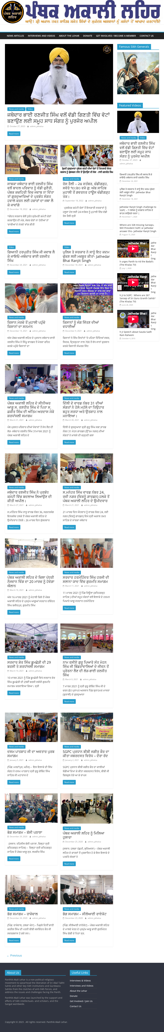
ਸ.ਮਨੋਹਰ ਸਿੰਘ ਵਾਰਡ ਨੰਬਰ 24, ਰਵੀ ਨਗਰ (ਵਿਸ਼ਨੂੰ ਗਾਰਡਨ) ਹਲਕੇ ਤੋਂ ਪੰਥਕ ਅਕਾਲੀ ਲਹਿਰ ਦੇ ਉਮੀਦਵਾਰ (86, 496)
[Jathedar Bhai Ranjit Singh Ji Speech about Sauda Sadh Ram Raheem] (133, 319)
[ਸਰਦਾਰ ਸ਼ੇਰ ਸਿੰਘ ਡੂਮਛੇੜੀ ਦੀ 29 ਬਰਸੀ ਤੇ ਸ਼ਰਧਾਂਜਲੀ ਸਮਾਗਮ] (31, 625)
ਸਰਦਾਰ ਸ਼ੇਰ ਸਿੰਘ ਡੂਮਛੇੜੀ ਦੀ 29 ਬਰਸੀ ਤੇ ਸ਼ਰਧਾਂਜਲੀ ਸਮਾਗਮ (29, 664)
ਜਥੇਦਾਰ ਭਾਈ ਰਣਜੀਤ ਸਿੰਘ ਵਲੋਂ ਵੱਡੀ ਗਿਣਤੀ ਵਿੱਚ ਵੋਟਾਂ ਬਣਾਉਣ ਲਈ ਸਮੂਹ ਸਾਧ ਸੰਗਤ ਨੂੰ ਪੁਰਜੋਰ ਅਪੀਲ (58, 117)
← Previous (14, 955)
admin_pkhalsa (36, 126)
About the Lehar (69, 35)
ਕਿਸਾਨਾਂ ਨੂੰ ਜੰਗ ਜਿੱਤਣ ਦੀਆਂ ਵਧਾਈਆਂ (81, 324)
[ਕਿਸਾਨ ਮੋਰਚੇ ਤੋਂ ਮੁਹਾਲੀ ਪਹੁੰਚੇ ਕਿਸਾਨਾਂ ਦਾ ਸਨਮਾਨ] (31, 285)
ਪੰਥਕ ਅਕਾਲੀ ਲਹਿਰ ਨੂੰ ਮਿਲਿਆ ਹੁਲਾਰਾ (83, 835)
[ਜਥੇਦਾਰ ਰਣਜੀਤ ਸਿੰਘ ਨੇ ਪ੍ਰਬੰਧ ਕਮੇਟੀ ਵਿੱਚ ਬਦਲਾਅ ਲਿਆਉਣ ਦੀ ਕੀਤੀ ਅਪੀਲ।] (31, 455)
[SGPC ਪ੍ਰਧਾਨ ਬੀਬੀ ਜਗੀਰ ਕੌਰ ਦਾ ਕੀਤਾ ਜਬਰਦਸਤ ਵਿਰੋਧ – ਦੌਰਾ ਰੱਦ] (86, 714)
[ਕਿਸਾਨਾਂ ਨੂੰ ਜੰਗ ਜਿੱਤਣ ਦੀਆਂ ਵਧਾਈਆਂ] (86, 285)
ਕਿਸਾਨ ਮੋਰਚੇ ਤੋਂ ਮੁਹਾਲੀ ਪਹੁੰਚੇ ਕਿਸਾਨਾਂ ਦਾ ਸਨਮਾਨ (26, 324)
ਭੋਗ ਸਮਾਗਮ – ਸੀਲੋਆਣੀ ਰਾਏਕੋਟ (85, 913)
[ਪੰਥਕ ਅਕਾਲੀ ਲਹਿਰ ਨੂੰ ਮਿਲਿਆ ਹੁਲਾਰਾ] (86, 795)
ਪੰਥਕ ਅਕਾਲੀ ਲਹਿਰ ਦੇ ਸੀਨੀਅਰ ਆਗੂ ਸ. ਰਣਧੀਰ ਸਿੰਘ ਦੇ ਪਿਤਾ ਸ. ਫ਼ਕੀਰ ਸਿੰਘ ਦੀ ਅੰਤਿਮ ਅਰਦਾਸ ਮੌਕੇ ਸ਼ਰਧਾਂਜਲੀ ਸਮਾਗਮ (30, 409)
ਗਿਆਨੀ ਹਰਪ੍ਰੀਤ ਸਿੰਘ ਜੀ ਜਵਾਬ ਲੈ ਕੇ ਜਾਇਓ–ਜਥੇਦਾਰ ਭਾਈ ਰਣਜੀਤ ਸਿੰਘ (31, 256)
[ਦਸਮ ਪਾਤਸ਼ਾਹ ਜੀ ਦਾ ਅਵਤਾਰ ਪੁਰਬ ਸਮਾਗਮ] (31, 714)
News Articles (15, 35)
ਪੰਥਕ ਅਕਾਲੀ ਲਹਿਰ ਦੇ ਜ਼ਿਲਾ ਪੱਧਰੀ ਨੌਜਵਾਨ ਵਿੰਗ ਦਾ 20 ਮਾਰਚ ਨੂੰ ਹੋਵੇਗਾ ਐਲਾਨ (30, 581)
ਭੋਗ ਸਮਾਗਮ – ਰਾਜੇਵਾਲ (22, 913)
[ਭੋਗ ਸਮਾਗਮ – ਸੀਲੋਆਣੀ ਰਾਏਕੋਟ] (86, 877)
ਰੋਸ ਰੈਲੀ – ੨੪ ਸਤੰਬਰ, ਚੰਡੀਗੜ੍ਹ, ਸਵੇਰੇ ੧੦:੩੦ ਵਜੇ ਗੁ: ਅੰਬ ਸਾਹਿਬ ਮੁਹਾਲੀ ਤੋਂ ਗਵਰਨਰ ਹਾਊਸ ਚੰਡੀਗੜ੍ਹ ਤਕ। (86, 190)
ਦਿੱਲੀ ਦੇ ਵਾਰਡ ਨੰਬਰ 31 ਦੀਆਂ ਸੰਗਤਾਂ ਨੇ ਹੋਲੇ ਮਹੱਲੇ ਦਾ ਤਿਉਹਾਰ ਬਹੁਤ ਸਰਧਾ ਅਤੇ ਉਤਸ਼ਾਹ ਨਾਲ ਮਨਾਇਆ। (83, 409)
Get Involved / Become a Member (116, 35)
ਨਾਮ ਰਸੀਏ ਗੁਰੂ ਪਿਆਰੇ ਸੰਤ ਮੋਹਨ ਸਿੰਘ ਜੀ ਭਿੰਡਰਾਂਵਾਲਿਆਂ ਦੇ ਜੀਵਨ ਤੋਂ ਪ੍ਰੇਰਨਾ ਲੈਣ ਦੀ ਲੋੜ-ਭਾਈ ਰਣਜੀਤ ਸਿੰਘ (86, 668)
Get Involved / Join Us (81, 1001)
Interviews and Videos (41, 35)
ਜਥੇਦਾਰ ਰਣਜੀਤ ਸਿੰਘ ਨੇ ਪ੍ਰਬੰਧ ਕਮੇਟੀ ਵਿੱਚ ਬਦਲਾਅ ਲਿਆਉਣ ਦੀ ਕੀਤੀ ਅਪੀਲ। (29, 496)
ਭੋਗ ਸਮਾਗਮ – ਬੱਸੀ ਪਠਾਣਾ (24, 832)
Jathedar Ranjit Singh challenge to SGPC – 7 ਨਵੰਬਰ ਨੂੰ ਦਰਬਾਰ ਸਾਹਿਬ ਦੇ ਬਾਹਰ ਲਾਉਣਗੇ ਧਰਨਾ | (138, 210)
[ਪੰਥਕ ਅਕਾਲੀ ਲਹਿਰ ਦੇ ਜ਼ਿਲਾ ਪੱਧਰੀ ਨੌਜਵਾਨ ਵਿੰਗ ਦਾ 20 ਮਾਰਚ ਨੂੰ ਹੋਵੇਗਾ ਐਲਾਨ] (31, 540)
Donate (87, 35)
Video (30, 109)
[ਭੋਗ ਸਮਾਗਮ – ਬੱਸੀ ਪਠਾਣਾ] (31, 795)
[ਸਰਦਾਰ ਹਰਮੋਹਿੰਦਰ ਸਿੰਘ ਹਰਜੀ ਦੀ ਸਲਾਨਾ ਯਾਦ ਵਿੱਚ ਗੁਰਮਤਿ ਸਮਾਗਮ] (86, 540)
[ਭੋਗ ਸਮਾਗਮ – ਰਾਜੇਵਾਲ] (31, 877)
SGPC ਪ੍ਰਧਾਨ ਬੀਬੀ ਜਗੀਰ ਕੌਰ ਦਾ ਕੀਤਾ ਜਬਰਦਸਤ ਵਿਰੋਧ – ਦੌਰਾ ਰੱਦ (86, 753)
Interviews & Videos (80, 980)
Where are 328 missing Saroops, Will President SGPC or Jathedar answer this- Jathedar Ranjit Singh (138, 228)
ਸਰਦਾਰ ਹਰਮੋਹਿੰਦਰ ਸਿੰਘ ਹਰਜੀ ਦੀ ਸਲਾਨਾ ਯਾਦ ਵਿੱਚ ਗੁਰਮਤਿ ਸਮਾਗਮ (86, 579)
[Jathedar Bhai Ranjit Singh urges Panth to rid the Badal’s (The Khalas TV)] (133, 249)
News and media (16, 109)
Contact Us (147, 35)
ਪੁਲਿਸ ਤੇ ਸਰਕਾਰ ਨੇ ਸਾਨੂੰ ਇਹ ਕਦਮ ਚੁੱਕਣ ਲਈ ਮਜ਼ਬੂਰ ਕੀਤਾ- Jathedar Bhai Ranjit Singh (86, 256)
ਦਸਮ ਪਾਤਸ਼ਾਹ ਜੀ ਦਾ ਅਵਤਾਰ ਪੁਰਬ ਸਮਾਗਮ (30, 753)
